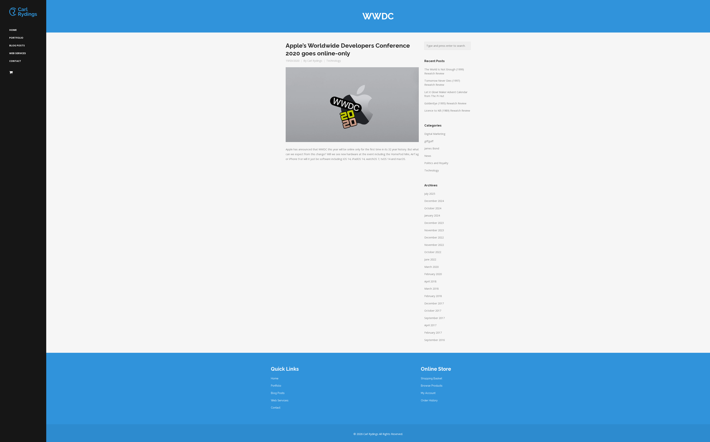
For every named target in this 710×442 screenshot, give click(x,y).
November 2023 (434, 230)
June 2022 (430, 259)
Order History (429, 400)
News (427, 156)
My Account (428, 393)
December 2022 (434, 237)
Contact (275, 407)
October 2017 (432, 310)
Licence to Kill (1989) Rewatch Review (447, 110)
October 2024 (432, 208)
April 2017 (430, 325)
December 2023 (434, 223)
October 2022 (432, 252)
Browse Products (431, 385)
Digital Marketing (434, 134)
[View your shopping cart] (11, 72)
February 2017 (433, 332)
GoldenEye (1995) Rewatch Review (445, 103)
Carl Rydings (314, 60)
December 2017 (434, 303)
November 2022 (434, 245)
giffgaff (428, 141)
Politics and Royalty (436, 163)
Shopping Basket (431, 378)
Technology (333, 60)
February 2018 (433, 296)
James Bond (431, 148)
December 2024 (434, 201)
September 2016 (434, 340)
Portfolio (276, 385)
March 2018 (431, 288)
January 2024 (432, 215)
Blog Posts (278, 393)
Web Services (279, 400)
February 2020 (433, 274)
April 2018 (430, 281)
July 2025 (429, 193)
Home (274, 378)
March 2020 (431, 267)
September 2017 (434, 318)
